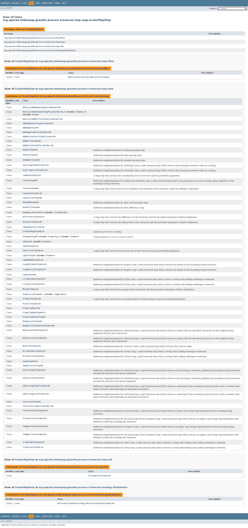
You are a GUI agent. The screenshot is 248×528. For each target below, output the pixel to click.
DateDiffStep (29, 207)
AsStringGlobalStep (33, 165)
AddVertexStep (30, 141)
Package (16, 3)
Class (24, 3)
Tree (37, 3)
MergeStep (28, 289)
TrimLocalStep (30, 447)
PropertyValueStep (32, 317)
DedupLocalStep (31, 212)
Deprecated (47, 3)
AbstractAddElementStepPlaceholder (42, 112)
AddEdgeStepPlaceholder (35, 132)
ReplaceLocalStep (32, 338)
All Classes (6, 8)
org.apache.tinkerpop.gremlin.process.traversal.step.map (34, 42)
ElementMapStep (31, 231)
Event (35, 114)
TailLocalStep (30, 402)
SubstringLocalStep (33, 394)
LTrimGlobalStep (31, 279)
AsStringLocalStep (32, 170)
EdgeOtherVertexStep (33, 227)
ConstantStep (29, 193)
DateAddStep (29, 202)
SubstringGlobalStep (33, 386)
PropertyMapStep (31, 312)
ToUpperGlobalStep (32, 426)
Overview (5, 3)
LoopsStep (28, 274)
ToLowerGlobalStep (32, 410)
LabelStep (28, 255)
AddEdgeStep (29, 128)
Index (57, 3)
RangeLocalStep (31, 321)
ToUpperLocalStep (32, 434)
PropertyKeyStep (31, 308)
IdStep (26, 241)
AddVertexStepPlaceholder (36, 145)
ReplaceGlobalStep (32, 330)
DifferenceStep (31, 217)
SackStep (27, 361)
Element (79, 112)
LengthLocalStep (31, 269)
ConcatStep (28, 180)
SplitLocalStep (31, 378)
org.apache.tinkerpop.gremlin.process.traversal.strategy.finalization (40, 50)
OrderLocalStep (31, 294)
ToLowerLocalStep (32, 418)
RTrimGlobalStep (31, 351)
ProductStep (29, 299)
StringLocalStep (96, 475)
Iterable (58, 212)
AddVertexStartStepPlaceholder (39, 136)
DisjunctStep (29, 222)
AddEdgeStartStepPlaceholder (38, 123)
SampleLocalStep (31, 365)
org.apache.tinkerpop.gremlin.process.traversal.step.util (33, 46)
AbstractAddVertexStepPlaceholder (41, 119)
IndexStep (28, 246)
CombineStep (29, 175)
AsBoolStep (28, 150)
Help (64, 3)
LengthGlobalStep (32, 264)
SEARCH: (213, 9)
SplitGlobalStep (31, 370)
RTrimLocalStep (31, 356)
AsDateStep (28, 155)
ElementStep (29, 236)
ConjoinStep (29, 188)
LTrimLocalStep (31, 284)
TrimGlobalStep (31, 442)
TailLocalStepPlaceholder (36, 406)
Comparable (59, 294)
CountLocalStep (31, 198)
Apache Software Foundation (35, 525)
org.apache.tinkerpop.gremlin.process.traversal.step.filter (34, 38)
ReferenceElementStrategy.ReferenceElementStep (83, 503)
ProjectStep (29, 304)
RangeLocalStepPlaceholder (37, 325)
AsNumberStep (29, 160)
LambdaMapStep (30, 260)
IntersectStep (30, 250)
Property (52, 236)
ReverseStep (29, 346)
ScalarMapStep (34, 29)
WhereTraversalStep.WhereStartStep (87, 77)
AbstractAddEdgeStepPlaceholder (40, 107)
